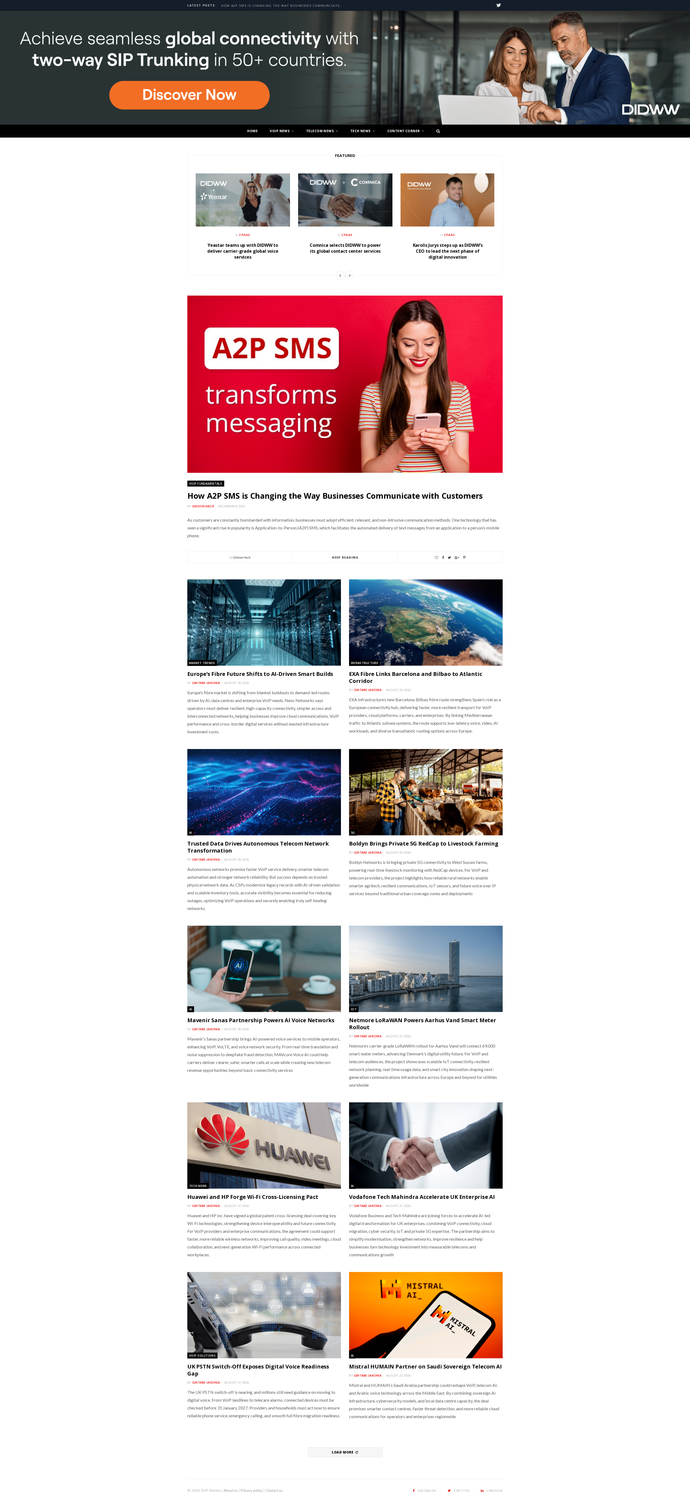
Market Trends (202, 663)
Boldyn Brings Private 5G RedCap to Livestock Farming (423, 843)
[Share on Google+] (457, 557)
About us (230, 1490)
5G (353, 832)
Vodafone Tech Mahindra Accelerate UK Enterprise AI (422, 1196)
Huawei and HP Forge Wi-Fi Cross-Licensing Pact (252, 1196)
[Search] (437, 131)
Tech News (360, 131)
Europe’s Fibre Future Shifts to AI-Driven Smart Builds (276, 6)
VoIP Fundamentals (205, 483)
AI (190, 832)
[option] (243, 219)
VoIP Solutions (202, 1355)
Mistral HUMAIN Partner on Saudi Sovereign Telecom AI (425, 1366)
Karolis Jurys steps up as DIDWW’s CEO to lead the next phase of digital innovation (448, 251)
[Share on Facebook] (443, 557)
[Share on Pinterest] (464, 557)
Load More (343, 1452)
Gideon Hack (203, 506)
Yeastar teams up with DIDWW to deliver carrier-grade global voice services (242, 251)
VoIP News (279, 131)
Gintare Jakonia (206, 683)
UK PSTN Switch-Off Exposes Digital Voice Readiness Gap (258, 1370)
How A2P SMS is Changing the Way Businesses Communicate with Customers (335, 495)
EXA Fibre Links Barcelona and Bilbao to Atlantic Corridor (415, 677)
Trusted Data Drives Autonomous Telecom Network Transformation (258, 847)
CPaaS (244, 235)
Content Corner (403, 131)
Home (252, 131)
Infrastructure (364, 663)
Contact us (273, 1490)
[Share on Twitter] (449, 557)
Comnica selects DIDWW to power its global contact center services (345, 248)
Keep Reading (345, 557)
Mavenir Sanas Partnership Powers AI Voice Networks (260, 1020)
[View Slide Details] (345, 68)
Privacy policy (252, 1490)
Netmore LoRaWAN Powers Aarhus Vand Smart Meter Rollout (422, 1024)
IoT (354, 1009)
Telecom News (320, 131)
